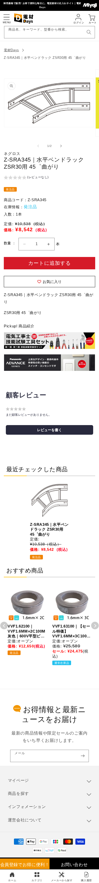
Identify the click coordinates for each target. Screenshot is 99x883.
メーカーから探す (62, 880)
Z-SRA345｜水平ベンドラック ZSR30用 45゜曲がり (45, 58)
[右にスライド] (61, 145)
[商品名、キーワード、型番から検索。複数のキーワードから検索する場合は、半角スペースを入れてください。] (89, 32)
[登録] (83, 756)
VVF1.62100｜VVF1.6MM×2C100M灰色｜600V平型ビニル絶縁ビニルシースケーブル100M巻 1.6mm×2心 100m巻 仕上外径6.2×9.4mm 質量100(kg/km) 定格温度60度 (26, 631)
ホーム (12, 880)
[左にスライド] (38, 145)
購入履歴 (86, 880)
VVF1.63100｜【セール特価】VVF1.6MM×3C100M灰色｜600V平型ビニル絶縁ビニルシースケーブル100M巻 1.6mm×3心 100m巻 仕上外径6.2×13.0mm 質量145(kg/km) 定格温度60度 (71, 631)
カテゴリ (36, 880)
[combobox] (49, 32)
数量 (8, 243)
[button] (6, 17)
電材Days (11, 50)
